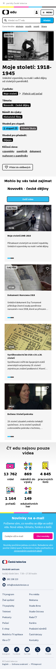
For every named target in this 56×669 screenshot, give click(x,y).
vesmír (36, 26)
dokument (35, 151)
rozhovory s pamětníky (15, 155)
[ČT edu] (9, 13)
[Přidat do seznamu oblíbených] (47, 209)
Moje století (10, 93)
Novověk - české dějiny (16, 105)
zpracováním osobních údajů (28, 550)
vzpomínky (8, 151)
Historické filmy (12, 116)
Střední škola (28, 128)
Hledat (47, 20)
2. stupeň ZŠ (10, 128)
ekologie (19, 26)
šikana (44, 26)
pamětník (22, 151)
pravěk (28, 26)
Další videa (28, 199)
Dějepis (8, 140)
